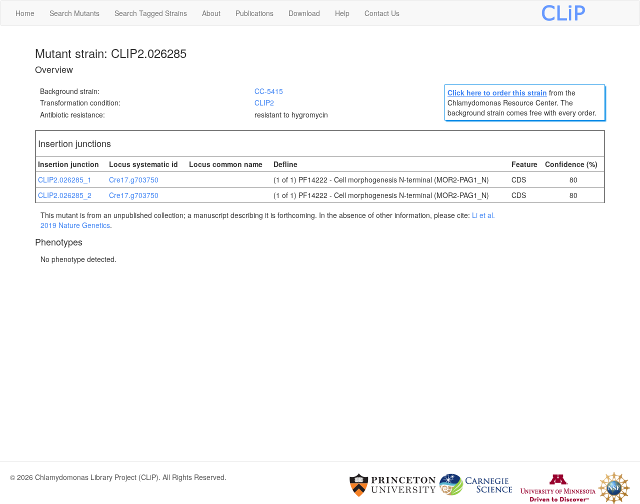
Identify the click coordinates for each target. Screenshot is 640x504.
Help (342, 13)
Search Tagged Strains (150, 13)
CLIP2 (264, 103)
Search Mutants (75, 13)
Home (25, 13)
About (211, 13)
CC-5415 (268, 91)
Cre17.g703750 (133, 179)
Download (304, 13)
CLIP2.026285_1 (65, 179)
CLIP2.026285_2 (65, 195)
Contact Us (382, 13)
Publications (255, 13)
